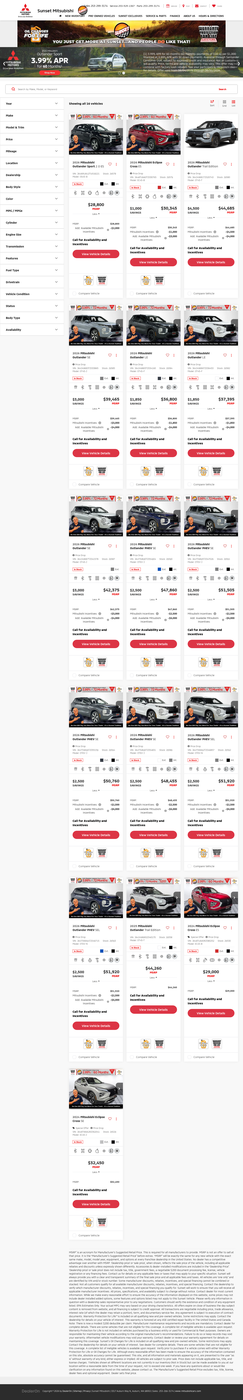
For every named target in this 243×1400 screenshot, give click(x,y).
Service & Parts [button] (156, 15)
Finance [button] (175, 15)
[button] (119, 134)
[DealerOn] (31, 1390)
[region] (96, 233)
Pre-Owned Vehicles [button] (101, 15)
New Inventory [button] (75, 15)
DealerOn (67, 1391)
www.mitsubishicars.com (188, 1391)
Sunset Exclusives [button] (130, 15)
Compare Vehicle (89, 293)
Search (222, 89)
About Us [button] (189, 15)
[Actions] (116, 164)
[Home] (60, 16)
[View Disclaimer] (104, 192)
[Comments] (111, 192)
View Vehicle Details (96, 254)
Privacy (86, 1391)
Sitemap (77, 1391)
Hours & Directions (211, 15)
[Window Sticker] (117, 192)
